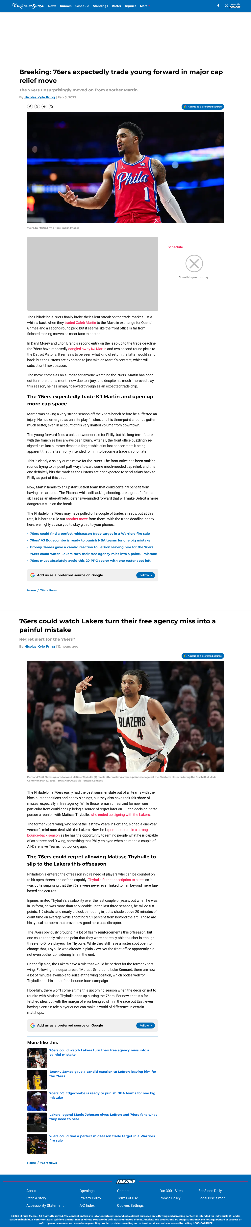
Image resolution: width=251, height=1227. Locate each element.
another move (77, 519)
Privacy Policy (90, 1198)
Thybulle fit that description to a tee (116, 880)
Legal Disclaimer (211, 1198)
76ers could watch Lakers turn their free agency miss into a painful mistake (93, 554)
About (31, 1191)
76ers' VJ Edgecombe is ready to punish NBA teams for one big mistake (90, 540)
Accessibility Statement (45, 1205)
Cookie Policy (170, 1198)
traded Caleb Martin (80, 323)
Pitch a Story (36, 1198)
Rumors (65, 6)
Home (31, 590)
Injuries (130, 6)
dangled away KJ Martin (87, 349)
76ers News (48, 590)
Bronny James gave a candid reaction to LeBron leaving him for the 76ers (91, 547)
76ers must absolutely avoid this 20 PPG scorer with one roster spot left (90, 561)
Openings (87, 1191)
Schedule (82, 6)
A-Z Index (87, 1205)
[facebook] (218, 5)
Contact (123, 1191)
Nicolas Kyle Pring (39, 97)
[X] (226, 5)
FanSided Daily (210, 1191)
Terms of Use (127, 1198)
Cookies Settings (130, 1205)
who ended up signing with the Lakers (120, 815)
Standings (100, 6)
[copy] (51, 106)
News (52, 6)
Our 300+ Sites (171, 1191)
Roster (116, 6)
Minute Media (28, 1215)
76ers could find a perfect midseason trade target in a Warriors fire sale (90, 534)
